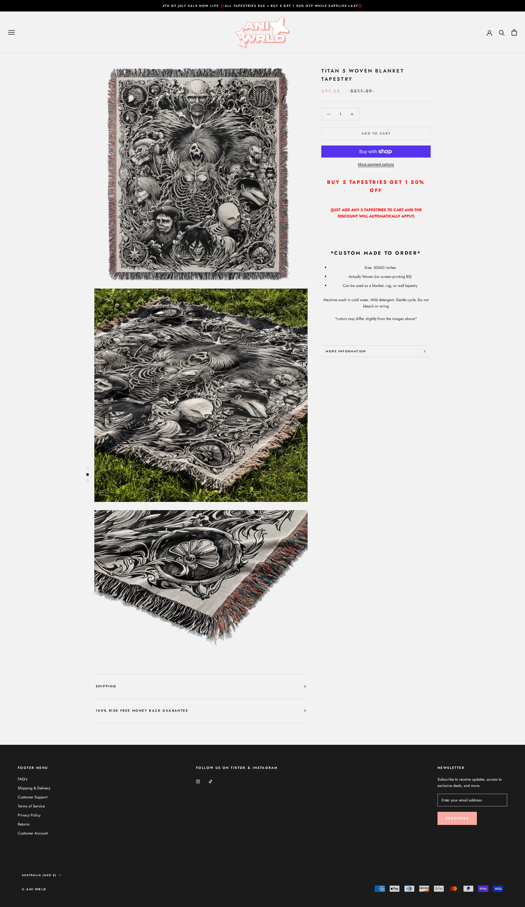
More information (346, 351)
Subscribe (457, 818)
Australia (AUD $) (39, 875)
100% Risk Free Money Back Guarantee (142, 710)
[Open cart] (514, 32)
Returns (24, 824)
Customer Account (33, 833)
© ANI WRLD (34, 889)
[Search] (502, 32)
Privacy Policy (29, 815)
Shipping (106, 686)
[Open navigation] (11, 32)
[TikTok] (210, 781)
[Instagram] (198, 781)
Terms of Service (31, 806)
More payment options (376, 164)
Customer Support (32, 797)
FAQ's (22, 779)
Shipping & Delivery (34, 788)
